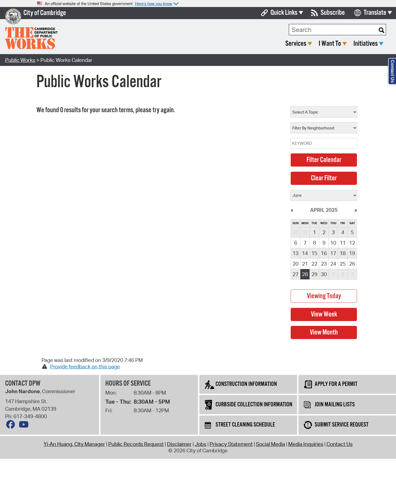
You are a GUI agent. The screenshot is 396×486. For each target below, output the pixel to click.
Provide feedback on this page (85, 366)
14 (305, 253)
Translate (375, 12)
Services (295, 43)
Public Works (20, 60)
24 (333, 263)
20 (295, 263)
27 (295, 274)
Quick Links (283, 12)
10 (333, 243)
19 (352, 253)
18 (343, 253)
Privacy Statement (231, 444)
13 (295, 253)
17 (333, 253)
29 (314, 274)
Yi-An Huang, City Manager (74, 444)
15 (314, 253)
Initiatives (365, 43)
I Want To (330, 43)
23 (324, 263)
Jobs (200, 444)
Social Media (270, 444)
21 (305, 263)
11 (343, 243)
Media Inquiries (305, 444)
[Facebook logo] (12, 425)
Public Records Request (136, 444)
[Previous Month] (292, 210)
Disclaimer (179, 444)
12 (352, 243)
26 (352, 263)
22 (314, 263)
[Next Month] (356, 210)
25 (343, 263)
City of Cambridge (44, 13)
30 (324, 274)
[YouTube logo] (25, 425)
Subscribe (333, 12)
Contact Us (339, 444)
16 (324, 253)
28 (305, 274)
